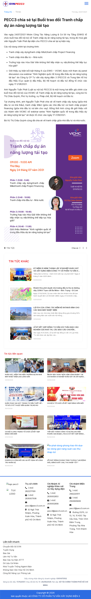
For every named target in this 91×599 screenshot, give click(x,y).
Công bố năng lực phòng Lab (17, 573)
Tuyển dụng (8, 550)
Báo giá (6, 553)
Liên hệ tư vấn (10, 556)
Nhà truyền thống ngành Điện (17, 566)
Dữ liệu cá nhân (10, 563)
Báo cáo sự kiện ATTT (13, 560)
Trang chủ (8, 12)
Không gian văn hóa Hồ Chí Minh (18, 570)
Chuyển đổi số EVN (12, 546)
